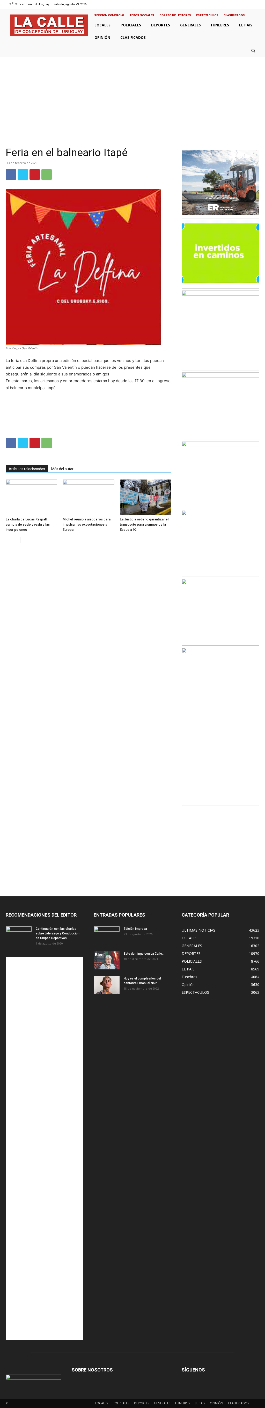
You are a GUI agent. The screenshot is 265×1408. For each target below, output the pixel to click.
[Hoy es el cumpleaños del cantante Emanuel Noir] (107, 985)
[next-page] (17, 540)
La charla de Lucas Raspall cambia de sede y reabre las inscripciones (28, 524)
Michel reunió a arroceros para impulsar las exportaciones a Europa (87, 524)
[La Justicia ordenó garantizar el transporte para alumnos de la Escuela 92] (145, 497)
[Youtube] (256, 4)
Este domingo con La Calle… (144, 953)
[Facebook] (237, 4)
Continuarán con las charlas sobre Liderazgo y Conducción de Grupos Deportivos (57, 933)
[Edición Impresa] (107, 935)
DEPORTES (141, 1403)
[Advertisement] (132, 96)
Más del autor (62, 469)
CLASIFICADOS (238, 1403)
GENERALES (162, 1403)
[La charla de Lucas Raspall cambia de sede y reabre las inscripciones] (31, 497)
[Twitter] (250, 4)
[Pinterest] (35, 174)
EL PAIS (200, 1403)
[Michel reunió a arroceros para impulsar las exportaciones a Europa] (88, 497)
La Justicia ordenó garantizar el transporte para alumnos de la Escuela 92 (144, 524)
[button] (253, 50)
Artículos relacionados (27, 469)
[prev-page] (9, 540)
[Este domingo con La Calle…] (107, 960)
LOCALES (101, 1403)
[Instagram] (243, 4)
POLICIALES (121, 1403)
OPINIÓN (216, 1403)
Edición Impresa (135, 929)
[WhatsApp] (46, 174)
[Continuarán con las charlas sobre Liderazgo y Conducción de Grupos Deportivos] (19, 935)
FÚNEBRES (182, 1403)
